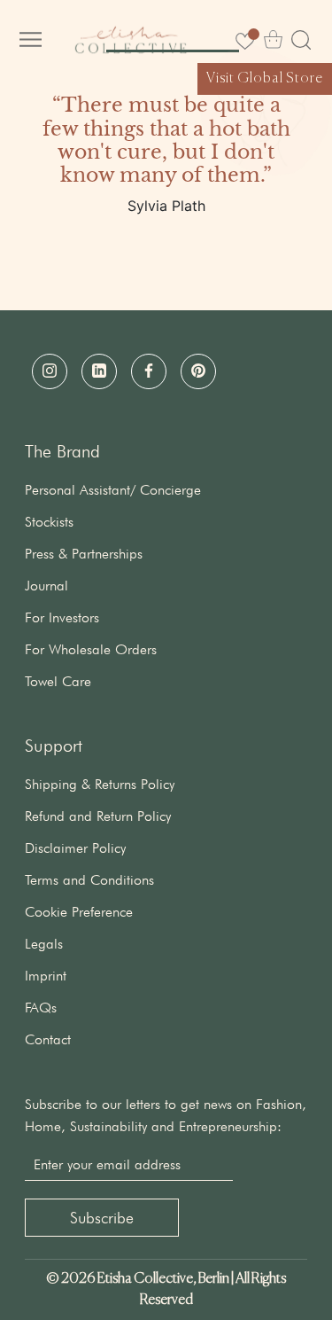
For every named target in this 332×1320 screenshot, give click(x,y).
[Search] (301, 40)
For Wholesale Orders (91, 649)
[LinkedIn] (99, 371)
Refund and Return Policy (98, 816)
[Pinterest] (198, 371)
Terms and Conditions (89, 879)
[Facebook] (148, 371)
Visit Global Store (264, 79)
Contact (48, 1039)
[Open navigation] (30, 39)
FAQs (41, 1007)
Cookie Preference (79, 911)
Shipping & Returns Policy (99, 784)
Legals (44, 943)
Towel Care (58, 681)
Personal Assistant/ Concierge (113, 489)
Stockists (49, 521)
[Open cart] (273, 39)
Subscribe (102, 1217)
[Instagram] (49, 371)
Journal (46, 585)
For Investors (62, 617)
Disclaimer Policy (75, 848)
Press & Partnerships (84, 553)
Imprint (45, 975)
